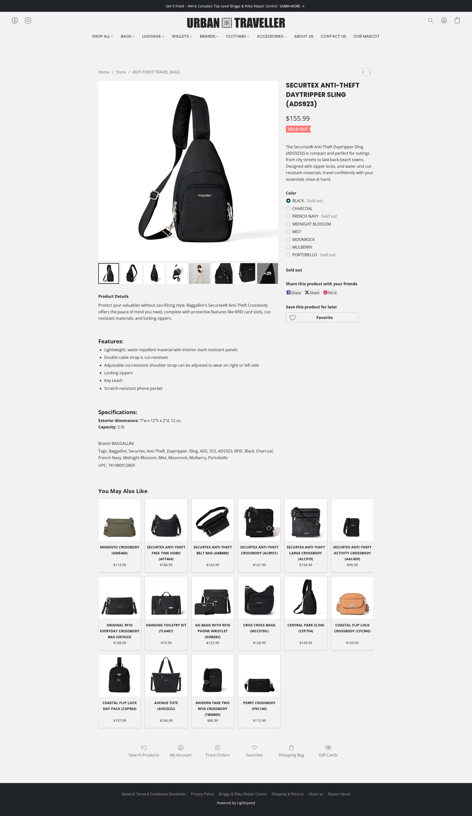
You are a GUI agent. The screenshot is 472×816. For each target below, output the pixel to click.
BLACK (307, 200)
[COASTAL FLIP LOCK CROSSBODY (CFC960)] (352, 597)
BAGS (126, 36)
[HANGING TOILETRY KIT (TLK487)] (166, 597)
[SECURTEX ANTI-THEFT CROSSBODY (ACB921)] (259, 520)
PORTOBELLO (314, 254)
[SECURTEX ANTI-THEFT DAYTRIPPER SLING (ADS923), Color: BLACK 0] (108, 273)
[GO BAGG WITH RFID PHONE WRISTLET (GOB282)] (213, 597)
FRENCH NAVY (314, 216)
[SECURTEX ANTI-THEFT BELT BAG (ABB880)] (213, 520)
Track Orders (218, 755)
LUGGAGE (152, 36)
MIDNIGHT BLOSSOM (311, 224)
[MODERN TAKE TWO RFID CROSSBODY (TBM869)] (213, 675)
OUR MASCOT (367, 36)
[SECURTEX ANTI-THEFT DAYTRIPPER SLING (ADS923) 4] (199, 273)
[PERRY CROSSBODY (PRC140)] (259, 675)
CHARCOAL (302, 208)
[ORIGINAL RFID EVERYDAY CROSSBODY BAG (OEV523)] (120, 597)
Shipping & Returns (288, 794)
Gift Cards (328, 755)
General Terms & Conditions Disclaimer (154, 794)
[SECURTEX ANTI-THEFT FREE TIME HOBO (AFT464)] (166, 520)
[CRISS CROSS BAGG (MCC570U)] (259, 597)
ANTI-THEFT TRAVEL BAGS (156, 72)
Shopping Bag (291, 755)
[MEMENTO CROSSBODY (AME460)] (120, 520)
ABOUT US (303, 36)
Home (104, 72)
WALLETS (181, 36)
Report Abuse (339, 794)
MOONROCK (303, 239)
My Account (181, 755)
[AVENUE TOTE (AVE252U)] (166, 675)
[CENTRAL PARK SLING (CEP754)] (306, 597)
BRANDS (208, 36)
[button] (236, 22)
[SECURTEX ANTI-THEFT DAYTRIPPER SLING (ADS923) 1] (131, 273)
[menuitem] (363, 72)
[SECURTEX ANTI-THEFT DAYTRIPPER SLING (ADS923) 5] (222, 273)
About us (316, 794)
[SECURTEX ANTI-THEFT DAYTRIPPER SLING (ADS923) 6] (245, 273)
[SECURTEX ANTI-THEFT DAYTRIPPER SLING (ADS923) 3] (176, 273)
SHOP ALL (101, 36)
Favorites (254, 755)
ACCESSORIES (270, 36)
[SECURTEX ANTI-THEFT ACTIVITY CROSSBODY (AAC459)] (352, 520)
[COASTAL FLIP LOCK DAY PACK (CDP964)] (120, 675)
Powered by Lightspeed (236, 803)
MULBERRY (302, 247)
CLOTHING (236, 36)
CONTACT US (333, 36)
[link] (293, 6)
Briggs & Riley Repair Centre (243, 794)
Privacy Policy (202, 794)
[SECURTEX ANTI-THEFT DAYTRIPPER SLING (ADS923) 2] (154, 273)
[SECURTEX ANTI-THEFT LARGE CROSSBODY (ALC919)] (306, 520)
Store (121, 72)
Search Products (144, 755)
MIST (296, 231)
